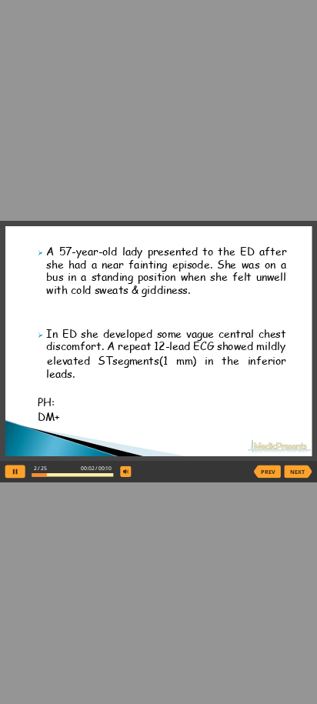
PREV (268, 471)
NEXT (297, 471)
